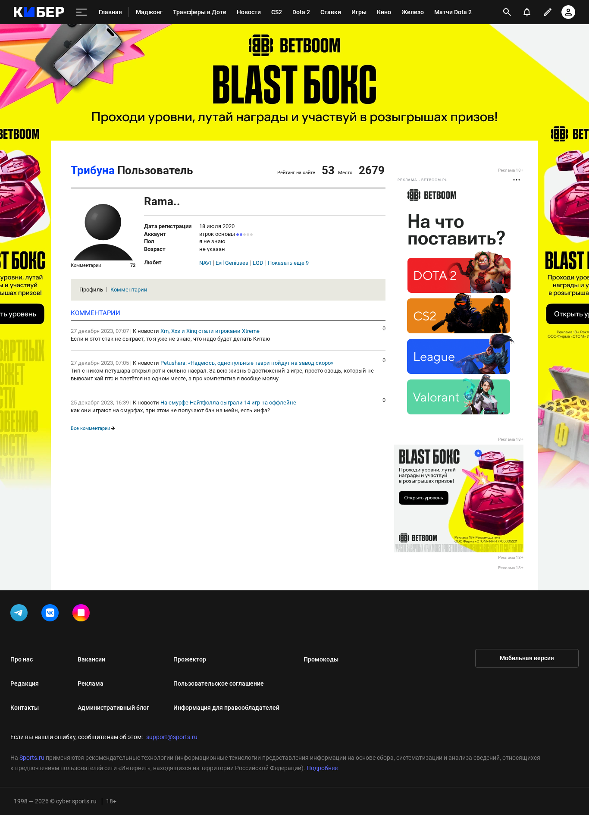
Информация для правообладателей (226, 707)
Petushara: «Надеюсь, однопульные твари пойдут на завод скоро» (246, 363)
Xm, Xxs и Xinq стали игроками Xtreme (210, 331)
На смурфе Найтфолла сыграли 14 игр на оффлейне (228, 402)
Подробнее (322, 768)
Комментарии (128, 289)
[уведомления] (527, 12)
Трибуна (93, 170)
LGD (258, 263)
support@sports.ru (171, 737)
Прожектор (189, 659)
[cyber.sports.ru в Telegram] (20, 614)
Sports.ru (31, 757)
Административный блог (113, 707)
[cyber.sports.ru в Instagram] (82, 614)
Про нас (21, 659)
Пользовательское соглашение (218, 683)
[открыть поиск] (507, 12)
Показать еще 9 (288, 263)
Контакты (24, 707)
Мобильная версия (527, 658)
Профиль (91, 289)
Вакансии (91, 659)
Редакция (24, 683)
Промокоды (321, 659)
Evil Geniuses (232, 263)
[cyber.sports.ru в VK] (51, 614)
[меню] (81, 12)
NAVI (205, 263)
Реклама (90, 683)
